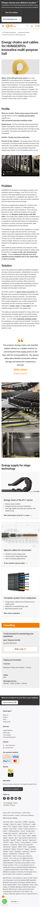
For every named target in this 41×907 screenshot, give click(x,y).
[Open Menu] (3, 26)
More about (12, 613)
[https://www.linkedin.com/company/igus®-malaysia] (12, 798)
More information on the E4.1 (17, 515)
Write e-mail (19, 649)
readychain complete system (27, 319)
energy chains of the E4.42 (25, 292)
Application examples (23, 32)
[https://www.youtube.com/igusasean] (15, 798)
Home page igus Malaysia (9, 32)
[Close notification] (38, 2)
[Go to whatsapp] (4, 901)
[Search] (27, 26)
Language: (11, 803)
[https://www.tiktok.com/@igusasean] (19, 798)
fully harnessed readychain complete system (17, 120)
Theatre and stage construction (19, 137)
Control (12, 306)
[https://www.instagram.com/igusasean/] (8, 798)
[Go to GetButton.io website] (5, 905)
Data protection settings (10, 818)
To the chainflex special (14, 563)
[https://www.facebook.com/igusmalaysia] (4, 798)
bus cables (27, 306)
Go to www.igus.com (10, 19)
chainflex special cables (26, 116)
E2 (5, 116)
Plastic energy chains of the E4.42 (26, 113)
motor (18, 306)
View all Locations (11, 12)
